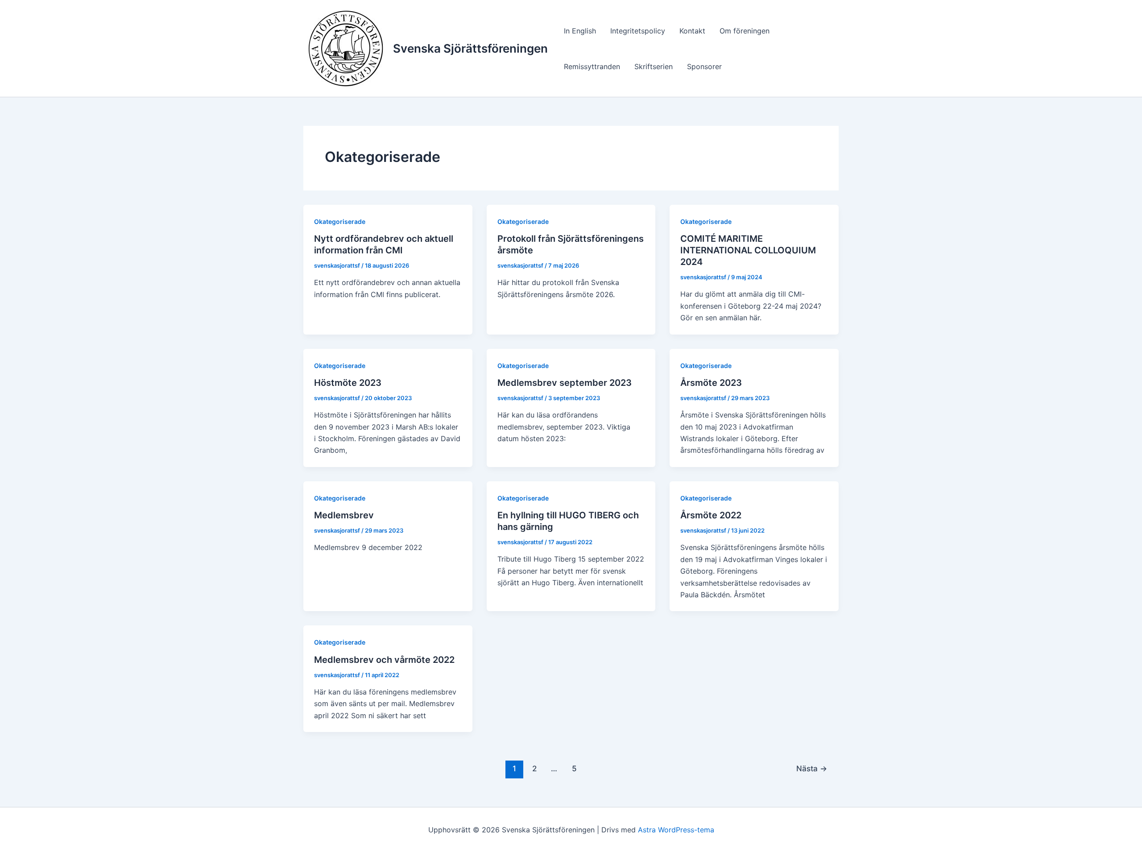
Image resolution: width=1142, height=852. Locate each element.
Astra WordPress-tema (676, 829)
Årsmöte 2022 (710, 515)
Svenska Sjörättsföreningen (470, 48)
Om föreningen (745, 30)
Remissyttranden (592, 66)
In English (580, 30)
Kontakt (692, 30)
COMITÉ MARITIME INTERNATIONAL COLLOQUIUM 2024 (748, 250)
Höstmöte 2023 (347, 382)
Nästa (811, 768)
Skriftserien (653, 66)
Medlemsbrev (344, 515)
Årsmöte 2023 (711, 382)
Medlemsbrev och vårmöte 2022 (384, 659)
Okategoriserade (339, 221)
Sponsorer (704, 66)
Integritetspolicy (637, 30)
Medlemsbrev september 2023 (564, 382)
